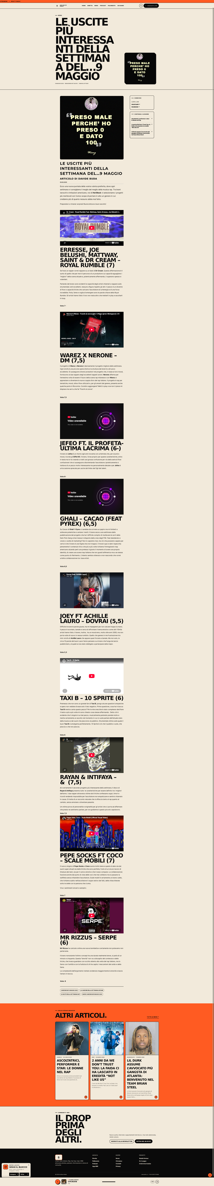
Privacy (118, 1166)
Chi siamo (120, 5)
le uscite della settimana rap (70, 994)
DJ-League (142, 1161)
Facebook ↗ (135, 107)
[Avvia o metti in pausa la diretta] (57, 1181)
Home (84, 5)
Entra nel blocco (143, 1141)
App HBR (95, 1166)
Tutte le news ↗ (153, 1017)
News (96, 5)
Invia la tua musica (145, 1163)
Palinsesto (111, 5)
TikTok (24, 1174)
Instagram (14, 1174)
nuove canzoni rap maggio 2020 (92, 994)
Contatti (118, 1163)
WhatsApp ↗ (135, 104)
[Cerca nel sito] (141, 6)
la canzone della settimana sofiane (91, 990)
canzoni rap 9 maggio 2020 (69, 990)
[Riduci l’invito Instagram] (28, 1165)
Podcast (103, 5)
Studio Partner (144, 1158)
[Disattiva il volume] (157, 1181)
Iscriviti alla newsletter (121, 1141)
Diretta (90, 5)
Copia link (135, 102)
